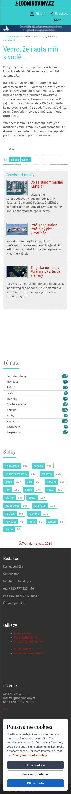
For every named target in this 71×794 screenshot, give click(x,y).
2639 (64, 421)
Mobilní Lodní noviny (28, 641)
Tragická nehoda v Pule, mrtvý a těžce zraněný (35, 283)
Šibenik (26, 159)
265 (65, 398)
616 (65, 432)
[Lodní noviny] (34, 3)
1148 (64, 409)
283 (65, 404)
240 (65, 381)
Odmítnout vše (36, 765)
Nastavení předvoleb (36, 774)
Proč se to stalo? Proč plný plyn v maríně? (35, 241)
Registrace (61, 13)
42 (66, 393)
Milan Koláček (23, 649)
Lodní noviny (22, 633)
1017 (64, 376)
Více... (7, 709)
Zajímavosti (9, 39)
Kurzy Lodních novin (27, 637)
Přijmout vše (35, 783)
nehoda (14, 159)
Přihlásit (41, 14)
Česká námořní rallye (28, 653)
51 (66, 426)
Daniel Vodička (14, 36)
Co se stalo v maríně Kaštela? (35, 198)
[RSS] (4, 376)
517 (65, 387)
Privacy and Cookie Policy (29, 755)
